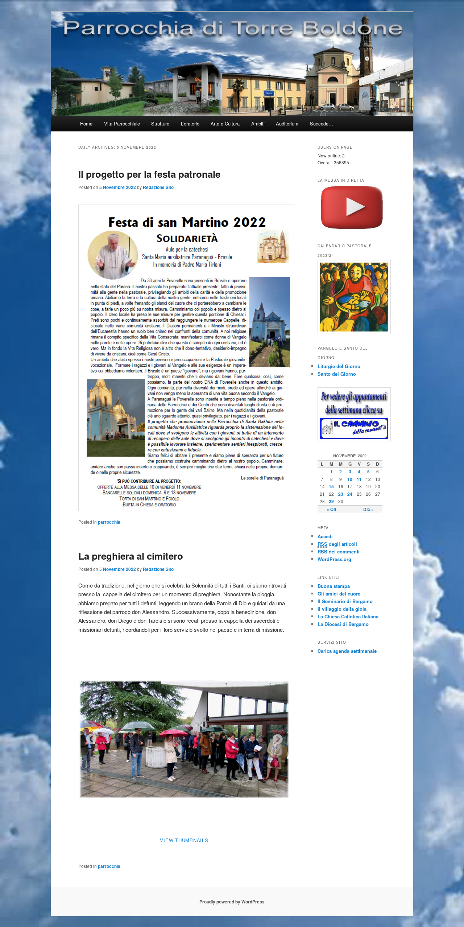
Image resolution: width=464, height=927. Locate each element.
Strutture (160, 123)
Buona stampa (334, 585)
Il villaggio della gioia (342, 608)
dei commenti (339, 551)
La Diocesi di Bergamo (343, 624)
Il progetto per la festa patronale (149, 174)
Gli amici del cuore (339, 593)
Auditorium (287, 123)
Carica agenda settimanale (347, 650)
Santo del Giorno (337, 373)
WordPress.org (334, 559)
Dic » (368, 509)
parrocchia (109, 522)
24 (349, 494)
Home (86, 123)
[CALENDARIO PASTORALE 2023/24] (352, 297)
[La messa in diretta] (352, 228)
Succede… (321, 123)
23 (340, 494)
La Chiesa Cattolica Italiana (348, 616)
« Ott (331, 509)
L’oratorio (190, 123)
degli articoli (337, 543)
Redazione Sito (158, 187)
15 (331, 486)
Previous (89, 737)
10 (349, 479)
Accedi (325, 536)
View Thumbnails (184, 840)
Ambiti (258, 123)
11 (359, 479)
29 (331, 501)
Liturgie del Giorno (339, 366)
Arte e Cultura (225, 123)
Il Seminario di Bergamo (345, 601)
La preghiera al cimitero (130, 556)
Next (275, 737)
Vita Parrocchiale (122, 123)
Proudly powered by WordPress (232, 901)
